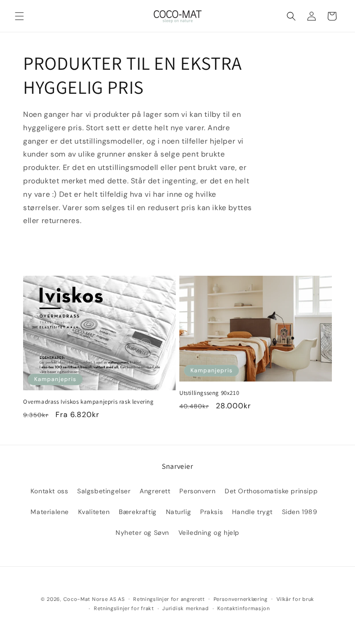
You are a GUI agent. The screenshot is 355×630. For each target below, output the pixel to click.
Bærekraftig (138, 512)
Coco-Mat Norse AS (89, 599)
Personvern (197, 491)
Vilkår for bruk (295, 599)
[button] (19, 16)
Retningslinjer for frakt (124, 608)
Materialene (50, 512)
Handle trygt (252, 512)
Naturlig (178, 512)
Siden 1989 (300, 512)
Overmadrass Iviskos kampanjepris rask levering (88, 402)
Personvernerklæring (241, 599)
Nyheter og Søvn (142, 532)
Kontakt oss (49, 491)
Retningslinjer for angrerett (169, 599)
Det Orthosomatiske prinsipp (271, 491)
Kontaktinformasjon (243, 608)
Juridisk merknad (185, 608)
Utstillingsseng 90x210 (209, 393)
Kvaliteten (94, 512)
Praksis (211, 512)
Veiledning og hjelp (208, 532)
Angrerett (155, 491)
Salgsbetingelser (104, 491)
